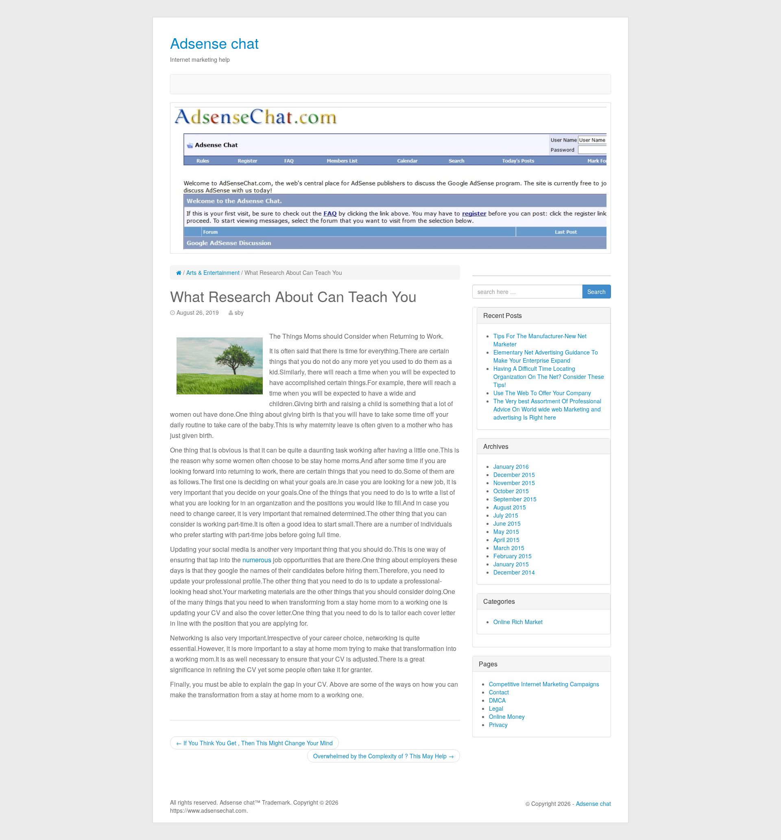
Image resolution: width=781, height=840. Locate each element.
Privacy (498, 724)
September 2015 (515, 499)
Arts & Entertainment (213, 272)
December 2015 (514, 474)
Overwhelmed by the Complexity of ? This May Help (383, 756)
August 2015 (509, 507)
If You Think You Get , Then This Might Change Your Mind (254, 743)
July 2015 (505, 515)
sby (239, 312)
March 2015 (508, 548)
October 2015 (511, 491)
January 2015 (511, 564)
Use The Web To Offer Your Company (542, 393)
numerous (256, 559)
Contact (499, 692)
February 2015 (512, 556)
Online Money (507, 716)
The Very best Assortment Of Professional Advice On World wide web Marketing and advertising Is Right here (547, 409)
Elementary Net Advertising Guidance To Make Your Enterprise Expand (545, 356)
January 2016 (511, 466)
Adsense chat (214, 42)
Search (596, 291)
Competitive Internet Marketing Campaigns (544, 684)
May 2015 (506, 531)
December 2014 (514, 572)
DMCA (497, 700)
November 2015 (514, 483)
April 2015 (506, 539)
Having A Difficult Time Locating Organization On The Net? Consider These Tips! (548, 376)
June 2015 (507, 523)
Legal (496, 708)
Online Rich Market (518, 622)
